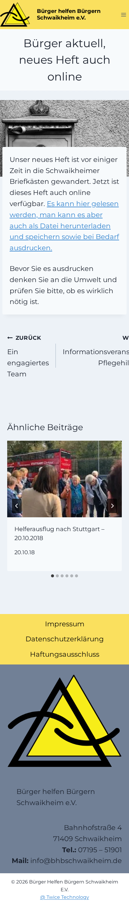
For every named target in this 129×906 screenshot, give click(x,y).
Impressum (64, 624)
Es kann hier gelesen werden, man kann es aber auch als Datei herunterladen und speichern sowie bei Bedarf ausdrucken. (64, 225)
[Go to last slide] (17, 506)
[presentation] (64, 479)
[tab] (52, 575)
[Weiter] (112, 506)
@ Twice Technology (64, 897)
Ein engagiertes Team (28, 356)
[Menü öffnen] (123, 14)
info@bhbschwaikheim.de (76, 860)
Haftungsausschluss (64, 654)
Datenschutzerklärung (65, 639)
